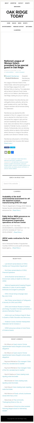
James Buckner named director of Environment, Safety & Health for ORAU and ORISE (15, 279)
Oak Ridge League (16, 167)
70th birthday (15, 162)
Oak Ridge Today (17, 14)
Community (14, 158)
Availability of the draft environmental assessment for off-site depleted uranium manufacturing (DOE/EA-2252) (16, 200)
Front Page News (21, 158)
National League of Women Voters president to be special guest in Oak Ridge (16, 64)
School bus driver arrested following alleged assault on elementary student (16, 409)
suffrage (24, 167)
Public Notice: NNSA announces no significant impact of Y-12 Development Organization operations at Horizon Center (16, 219)
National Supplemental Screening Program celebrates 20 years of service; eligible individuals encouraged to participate (16, 287)
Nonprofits (19, 160)
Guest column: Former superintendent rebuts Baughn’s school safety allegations (16, 346)
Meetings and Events (9, 160)
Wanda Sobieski (12, 168)
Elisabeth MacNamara (14, 163)
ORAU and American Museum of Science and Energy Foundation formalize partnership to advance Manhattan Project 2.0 (17, 309)
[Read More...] (17, 210)
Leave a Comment (20, 72)
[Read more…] (8, 143)
